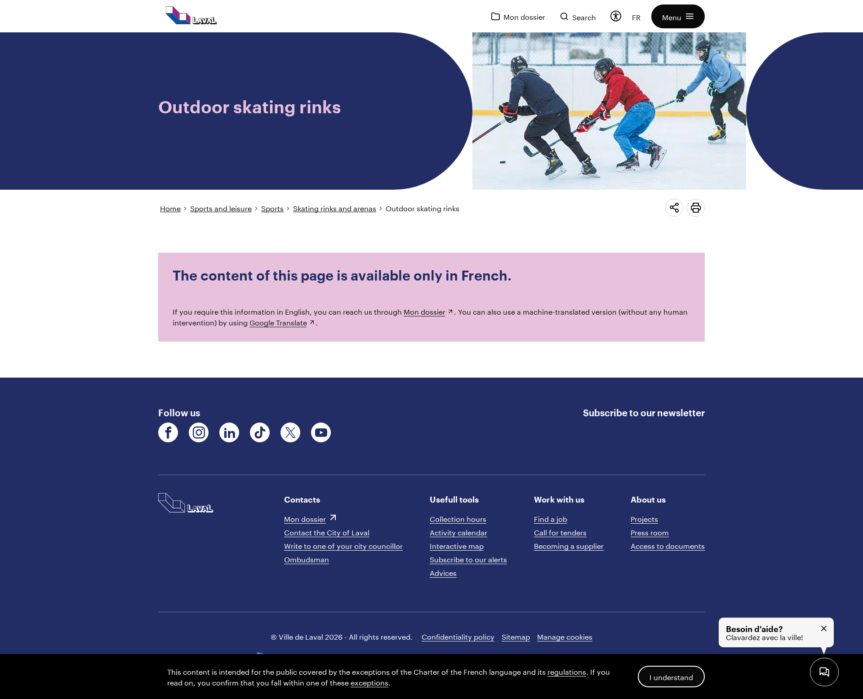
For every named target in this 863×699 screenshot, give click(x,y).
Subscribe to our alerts (468, 558)
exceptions (369, 681)
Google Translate (278, 321)
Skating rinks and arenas (334, 207)
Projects (644, 518)
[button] (678, 16)
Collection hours (458, 518)
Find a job (550, 518)
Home (170, 207)
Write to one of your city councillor (343, 545)
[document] (431, 205)
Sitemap (516, 635)
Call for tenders (560, 531)
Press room (650, 531)
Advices (443, 572)
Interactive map (457, 545)
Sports (272, 207)
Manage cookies (564, 635)
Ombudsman (306, 558)
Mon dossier (424, 310)
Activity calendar (458, 531)
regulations (566, 671)
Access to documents (668, 545)
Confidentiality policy (458, 635)
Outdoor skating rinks (422, 207)
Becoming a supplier (569, 545)
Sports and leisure (221, 207)
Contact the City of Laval (326, 531)
